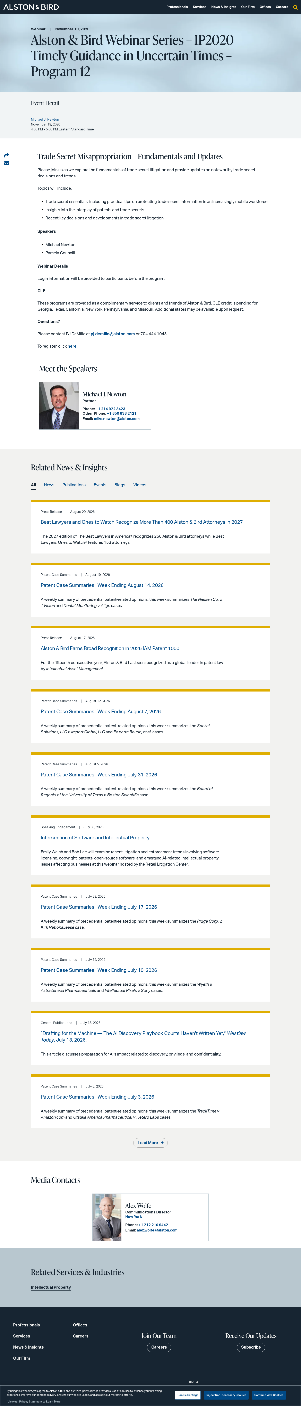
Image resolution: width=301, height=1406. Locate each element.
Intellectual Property (51, 1287)
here (72, 346)
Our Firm (248, 7)
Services (199, 7)
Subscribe (251, 1347)
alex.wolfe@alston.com (157, 1230)
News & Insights (223, 7)
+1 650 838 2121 (122, 413)
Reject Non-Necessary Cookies (226, 1395)
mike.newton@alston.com (117, 419)
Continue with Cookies (269, 1395)
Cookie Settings (188, 1395)
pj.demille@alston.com (113, 334)
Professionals (177, 7)
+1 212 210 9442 (153, 1225)
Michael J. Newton (104, 394)
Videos (139, 485)
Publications (74, 485)
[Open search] (295, 7)
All (33, 485)
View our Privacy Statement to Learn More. (34, 1401)
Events (100, 485)
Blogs (119, 485)
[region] (150, 1395)
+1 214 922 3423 (110, 409)
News (49, 485)
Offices (265, 7)
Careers (282, 7)
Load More (148, 1143)
